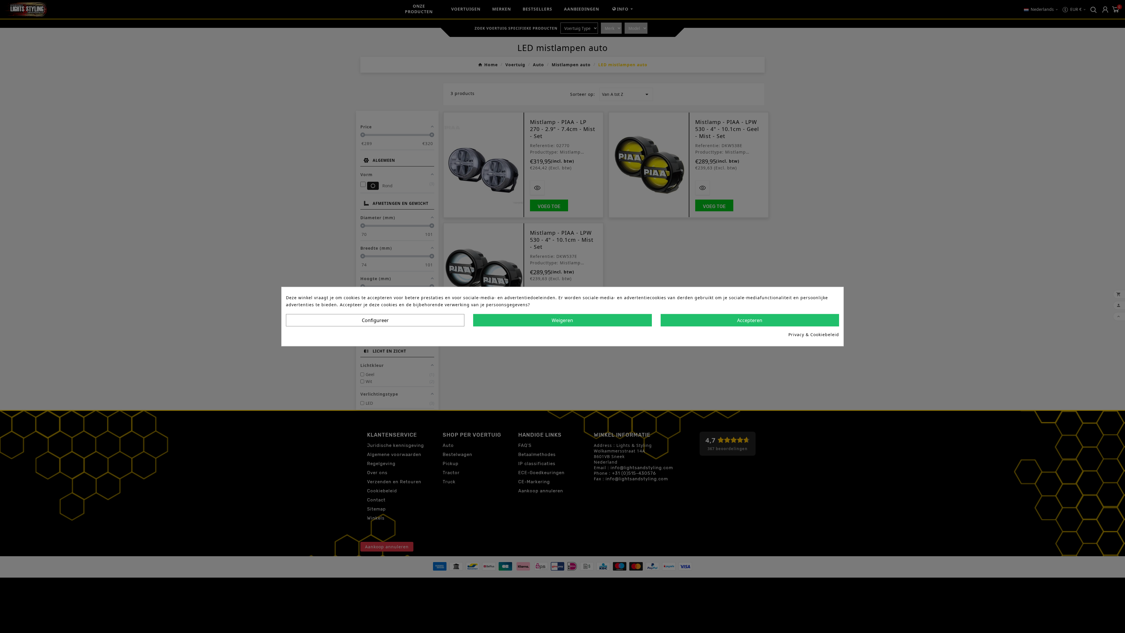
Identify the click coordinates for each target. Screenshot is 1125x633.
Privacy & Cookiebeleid (813, 334)
